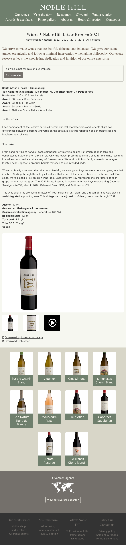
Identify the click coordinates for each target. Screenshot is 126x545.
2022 (56, 39)
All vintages (93, 39)
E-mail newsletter (79, 531)
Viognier (49, 379)
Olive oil (82, 14)
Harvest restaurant (48, 530)
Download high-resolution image (24, 337)
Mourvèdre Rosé (49, 418)
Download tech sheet (17, 341)
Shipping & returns (107, 534)
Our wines (22, 14)
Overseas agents (19, 533)
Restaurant (64, 14)
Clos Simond (77, 379)
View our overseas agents (62, 499)
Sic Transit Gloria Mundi (77, 460)
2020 (65, 39)
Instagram (79, 534)
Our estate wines (19, 519)
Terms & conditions (107, 538)
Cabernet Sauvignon (104, 418)
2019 (73, 39)
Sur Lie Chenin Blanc (22, 380)
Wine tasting (48, 526)
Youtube (79, 538)
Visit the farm (42, 14)
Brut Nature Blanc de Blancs (22, 420)
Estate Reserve (49, 460)
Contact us (113, 19)
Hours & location (89, 19)
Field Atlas (77, 417)
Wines (32, 34)
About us (67, 19)
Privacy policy (107, 531)
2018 (81, 39)
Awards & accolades (19, 19)
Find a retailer (101, 14)
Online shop (19, 526)
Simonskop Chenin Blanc (104, 380)
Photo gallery (47, 19)
